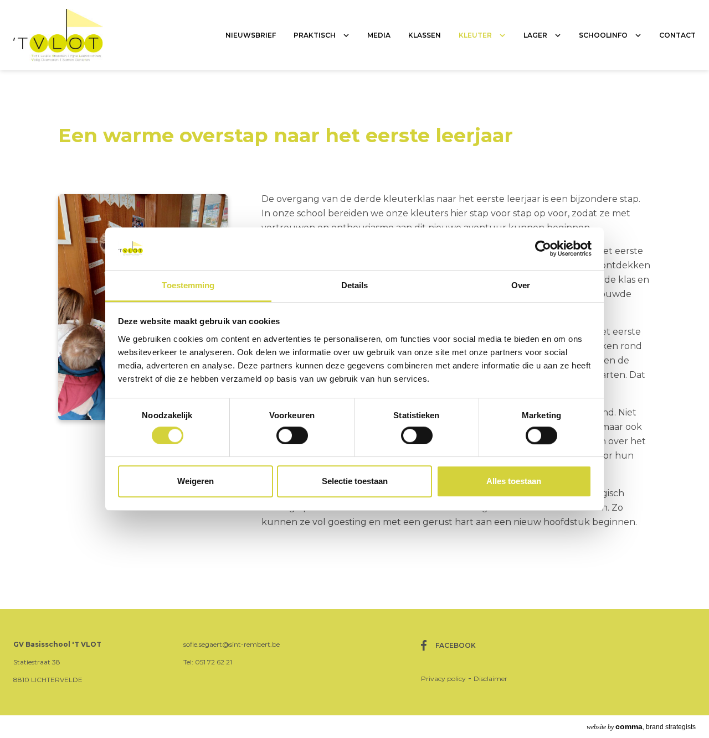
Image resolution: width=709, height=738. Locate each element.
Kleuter (475, 35)
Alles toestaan (513, 481)
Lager (535, 35)
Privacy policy (443, 678)
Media (379, 35)
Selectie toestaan (355, 481)
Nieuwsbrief (250, 35)
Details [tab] (354, 285)
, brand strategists (641, 726)
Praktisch (315, 35)
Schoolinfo (603, 35)
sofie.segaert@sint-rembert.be (231, 644)
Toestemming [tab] (188, 285)
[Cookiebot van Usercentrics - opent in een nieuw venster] (543, 249)
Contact (677, 35)
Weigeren (195, 481)
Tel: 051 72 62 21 (207, 662)
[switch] (292, 435)
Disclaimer (490, 678)
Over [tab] (520, 285)
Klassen (424, 35)
